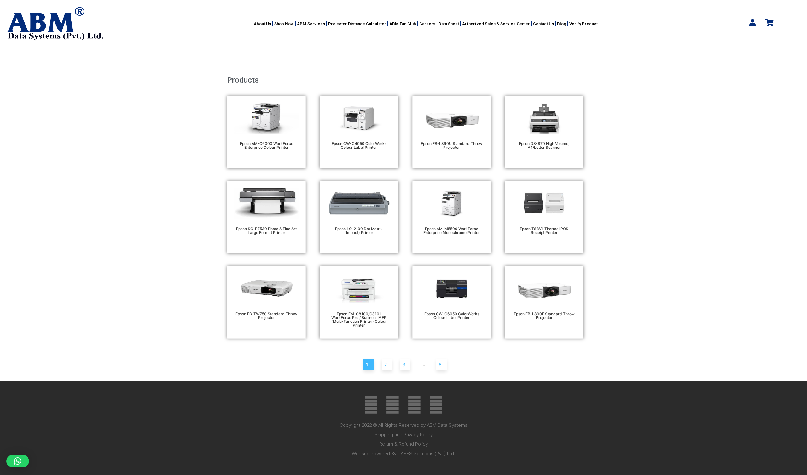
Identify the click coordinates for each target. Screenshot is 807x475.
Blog (561, 23)
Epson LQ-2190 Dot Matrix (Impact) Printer (359, 230)
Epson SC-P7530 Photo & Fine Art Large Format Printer (266, 230)
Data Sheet (448, 23)
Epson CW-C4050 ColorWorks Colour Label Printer (359, 145)
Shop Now (284, 23)
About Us (262, 23)
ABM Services (311, 23)
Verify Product (583, 23)
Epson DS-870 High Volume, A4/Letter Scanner (544, 145)
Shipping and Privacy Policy (403, 434)
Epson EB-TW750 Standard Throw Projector (266, 315)
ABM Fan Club (402, 23)
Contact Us (543, 23)
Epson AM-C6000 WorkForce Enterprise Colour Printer (266, 145)
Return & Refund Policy (403, 444)
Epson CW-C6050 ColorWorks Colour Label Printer (451, 315)
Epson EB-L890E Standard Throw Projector (544, 315)
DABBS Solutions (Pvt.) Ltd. (426, 453)
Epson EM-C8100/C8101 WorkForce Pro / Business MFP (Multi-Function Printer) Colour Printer (359, 319)
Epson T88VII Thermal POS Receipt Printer (544, 230)
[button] (17, 461)
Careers (427, 23)
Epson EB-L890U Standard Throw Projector (451, 145)
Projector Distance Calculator (357, 23)
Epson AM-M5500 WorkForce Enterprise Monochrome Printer (451, 230)
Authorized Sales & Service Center (496, 23)
